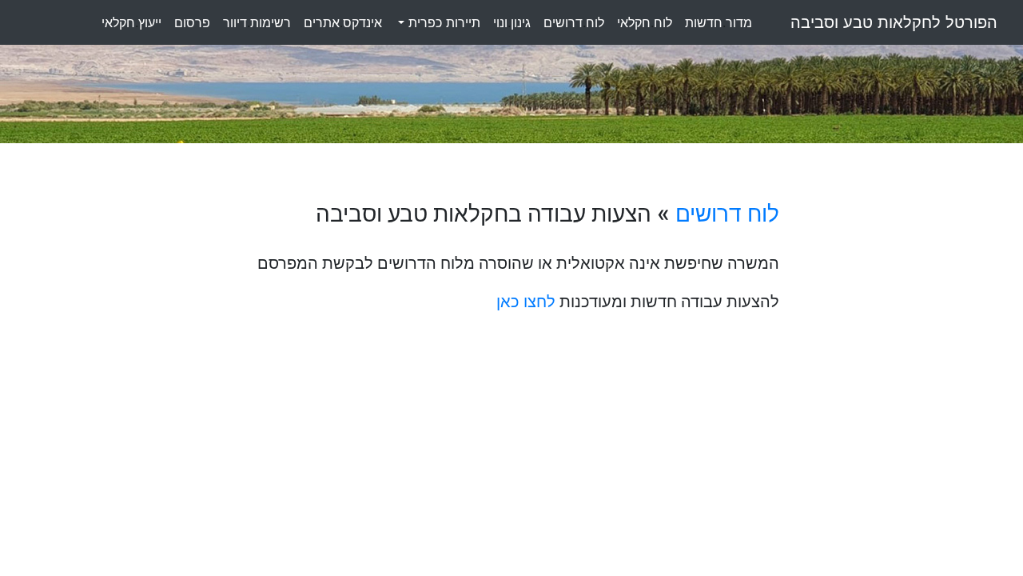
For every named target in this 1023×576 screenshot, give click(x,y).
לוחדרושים (573, 22)
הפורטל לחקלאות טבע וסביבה (893, 22)
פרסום (192, 22)
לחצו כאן (525, 301)
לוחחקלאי (644, 22)
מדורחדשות (718, 22)
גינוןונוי (512, 22)
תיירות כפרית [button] (442, 22)
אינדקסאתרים (343, 22)
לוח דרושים (727, 213)
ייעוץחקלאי (131, 22)
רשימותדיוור (257, 22)
